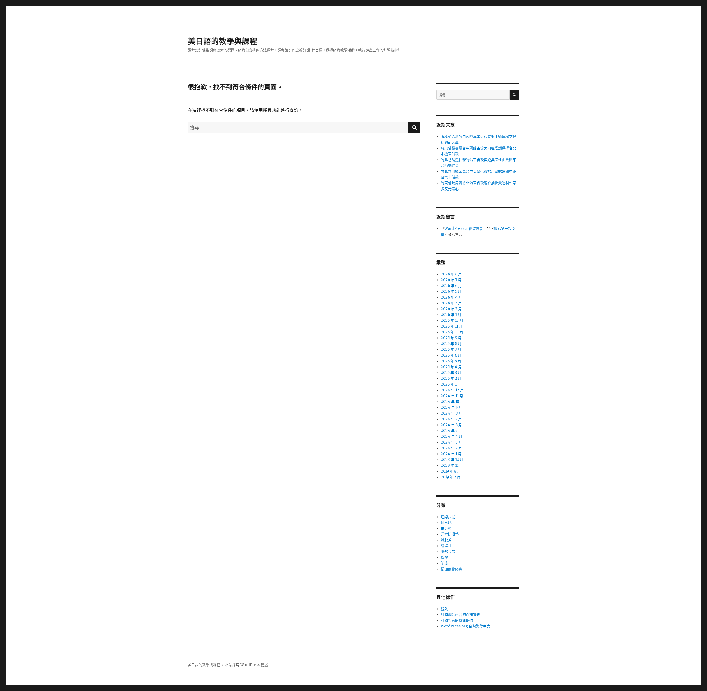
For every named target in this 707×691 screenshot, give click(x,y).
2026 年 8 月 (451, 274)
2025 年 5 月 (451, 361)
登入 (444, 608)
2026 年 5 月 (451, 291)
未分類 (446, 528)
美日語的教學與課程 (222, 41)
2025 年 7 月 (451, 349)
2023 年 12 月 (452, 459)
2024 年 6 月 (451, 425)
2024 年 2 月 (451, 448)
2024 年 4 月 (451, 436)
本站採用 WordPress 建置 (246, 665)
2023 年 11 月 (452, 465)
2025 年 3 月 (451, 372)
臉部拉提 (448, 551)
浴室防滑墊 (450, 534)
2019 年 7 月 (450, 477)
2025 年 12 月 (452, 320)
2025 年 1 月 (451, 384)
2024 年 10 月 (452, 401)
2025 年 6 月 (451, 355)
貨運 (444, 557)
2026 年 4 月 (451, 297)
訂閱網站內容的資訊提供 (460, 614)
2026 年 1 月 (451, 314)
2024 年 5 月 (451, 430)
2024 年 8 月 (451, 413)
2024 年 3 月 (451, 442)
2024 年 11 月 (452, 396)
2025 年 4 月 (451, 367)
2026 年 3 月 (451, 303)
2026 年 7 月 (451, 280)
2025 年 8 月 (451, 343)
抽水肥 (446, 522)
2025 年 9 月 (451, 338)
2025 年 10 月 (452, 332)
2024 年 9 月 (451, 407)
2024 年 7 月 (451, 419)
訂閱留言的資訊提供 (457, 620)
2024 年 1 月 (451, 454)
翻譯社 (446, 546)
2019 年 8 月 (451, 471)
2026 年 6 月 (451, 285)
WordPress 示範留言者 (463, 228)
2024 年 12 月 (452, 390)
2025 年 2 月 (451, 378)
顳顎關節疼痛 (451, 569)
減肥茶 (446, 540)
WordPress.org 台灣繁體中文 (465, 626)
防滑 (444, 563)
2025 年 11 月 (452, 326)
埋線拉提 (448, 517)
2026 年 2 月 (451, 309)
